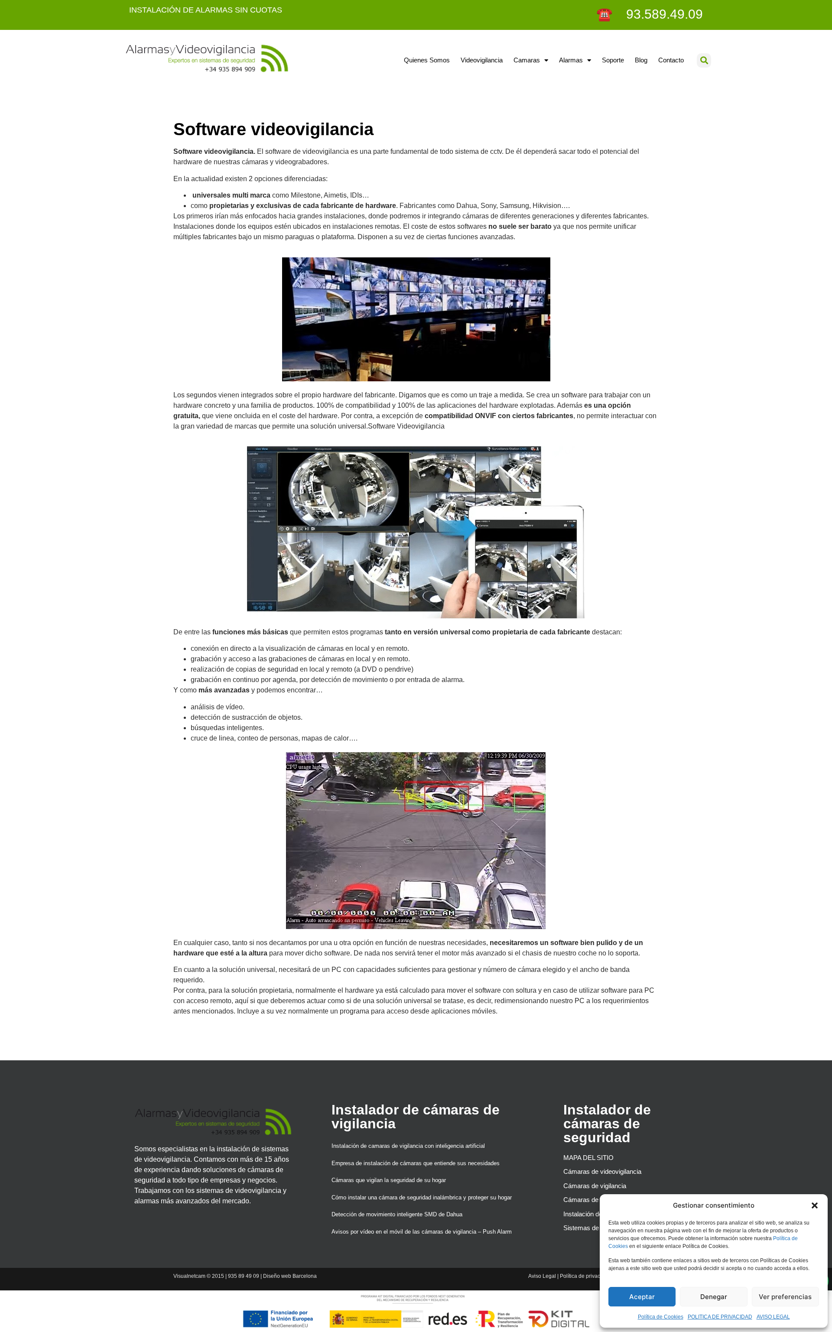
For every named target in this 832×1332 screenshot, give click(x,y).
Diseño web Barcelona (290, 1276)
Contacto (671, 60)
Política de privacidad (585, 1276)
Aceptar (642, 1297)
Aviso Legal (542, 1276)
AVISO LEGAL (773, 1317)
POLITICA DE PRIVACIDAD (720, 1317)
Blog (641, 60)
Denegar (713, 1297)
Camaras (527, 60)
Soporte (613, 60)
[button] (814, 1205)
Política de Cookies (660, 1317)
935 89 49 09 (243, 1276)
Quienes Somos (427, 60)
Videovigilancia (482, 60)
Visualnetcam (189, 1276)
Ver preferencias (785, 1297)
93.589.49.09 (659, 14)
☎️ (606, 14)
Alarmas (571, 60)
